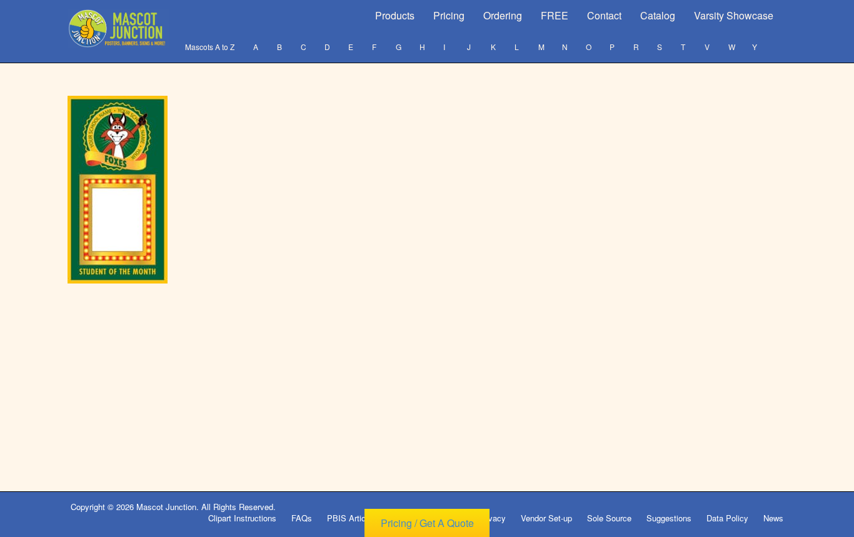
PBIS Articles (351, 518)
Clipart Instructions (242, 518)
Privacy (492, 518)
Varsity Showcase (733, 15)
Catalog (657, 15)
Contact (604, 15)
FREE (554, 15)
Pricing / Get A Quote (427, 523)
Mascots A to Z (209, 46)
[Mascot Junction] (118, 28)
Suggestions (668, 518)
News (773, 518)
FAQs (301, 518)
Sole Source (609, 518)
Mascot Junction (166, 507)
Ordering (502, 15)
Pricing (449, 15)
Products (394, 15)
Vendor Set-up (546, 518)
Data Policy (727, 518)
